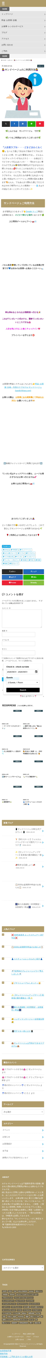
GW (15, 1291)
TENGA (12, 1294)
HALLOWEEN (22, 1291)
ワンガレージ (30, 556)
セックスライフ (34, 1304)
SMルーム (39, 1291)
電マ (31, 1323)
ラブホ (22, 553)
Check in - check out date (17, 666)
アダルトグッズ (8, 1297)
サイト (4, 649)
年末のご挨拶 (11, 1316)
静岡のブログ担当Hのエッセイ (15, 1158)
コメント (6, 608)
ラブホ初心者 (8, 556)
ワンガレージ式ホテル (11, 560)
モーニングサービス (9, 1310)
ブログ (4, 32)
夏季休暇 (31, 1313)
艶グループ (14, 563)
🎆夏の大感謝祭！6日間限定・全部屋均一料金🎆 (28, 905)
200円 (4, 1291)
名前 (4, 631)
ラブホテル (31, 553)
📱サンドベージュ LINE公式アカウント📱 (28, 830)
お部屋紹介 (7, 1144)
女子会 (5, 1151)
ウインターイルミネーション (24, 1297)
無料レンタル (7, 1319)
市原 (32, 560)
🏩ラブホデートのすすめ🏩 (14, 1069)
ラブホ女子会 (7, 1313)
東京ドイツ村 (34, 1316)
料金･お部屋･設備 (9, 20)
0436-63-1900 (10, 1227)
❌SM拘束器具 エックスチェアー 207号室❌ (27, 936)
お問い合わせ (7, 45)
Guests (9, 677)
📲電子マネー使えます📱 (22, 1031)
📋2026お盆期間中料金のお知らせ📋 (28, 886)
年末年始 (21, 1316)
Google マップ (32, 211)
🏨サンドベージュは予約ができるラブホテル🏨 (27, 1044)
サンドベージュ (26, 550)
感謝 (27, 1316)
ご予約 (4, 51)
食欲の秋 (37, 1323)
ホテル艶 (26, 1307)
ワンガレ (20, 556)
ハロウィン (6, 1307)
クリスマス (29, 1301)
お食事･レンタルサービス (12, 26)
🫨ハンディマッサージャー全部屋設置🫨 (27, 1020)
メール (5, 640)
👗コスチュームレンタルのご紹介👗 (27, 959)
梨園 (38, 560)
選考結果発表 (23, 1323)
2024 (10, 1291)
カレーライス (20, 1301)
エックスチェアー (8, 1301)
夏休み (24, 1313)
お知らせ (7, 546)
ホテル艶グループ (10, 553)
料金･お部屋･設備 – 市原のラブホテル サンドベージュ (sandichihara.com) (24, 387)
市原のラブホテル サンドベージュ (25, 1344)
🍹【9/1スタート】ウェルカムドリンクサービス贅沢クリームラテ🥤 (28, 842)
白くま (31, 1319)
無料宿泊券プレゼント (20, 1319)
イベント (6, 1130)
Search (23, 690)
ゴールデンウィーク (9, 1304)
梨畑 (5, 563)
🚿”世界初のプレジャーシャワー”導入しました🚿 (27, 972)
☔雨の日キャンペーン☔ (13, 1085)
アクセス (5, 39)
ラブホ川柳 (16, 1313)
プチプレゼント (17, 1307)
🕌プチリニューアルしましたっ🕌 (26, 983)
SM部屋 (15, 550)
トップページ (7, 14)
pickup (6, 550)
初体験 (25, 560)
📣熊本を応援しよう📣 (25, 866)
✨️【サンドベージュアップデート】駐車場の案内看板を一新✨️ (28, 855)
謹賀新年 (14, 1323)
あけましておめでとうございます (27, 1294)
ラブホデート (37, 1310)
